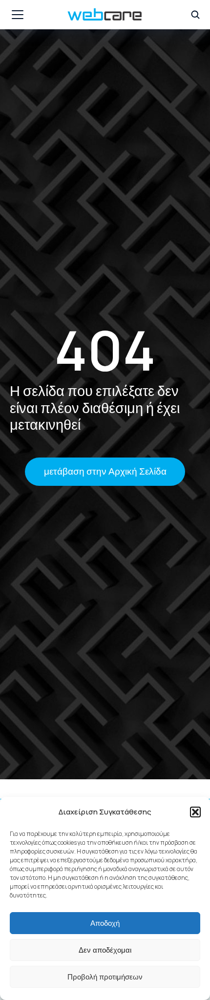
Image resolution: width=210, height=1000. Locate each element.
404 (105, 349)
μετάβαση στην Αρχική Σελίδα (105, 471)
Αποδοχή (105, 923)
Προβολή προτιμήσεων (105, 977)
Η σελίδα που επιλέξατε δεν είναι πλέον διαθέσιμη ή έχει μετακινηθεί (95, 407)
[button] (195, 812)
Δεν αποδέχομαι (105, 950)
